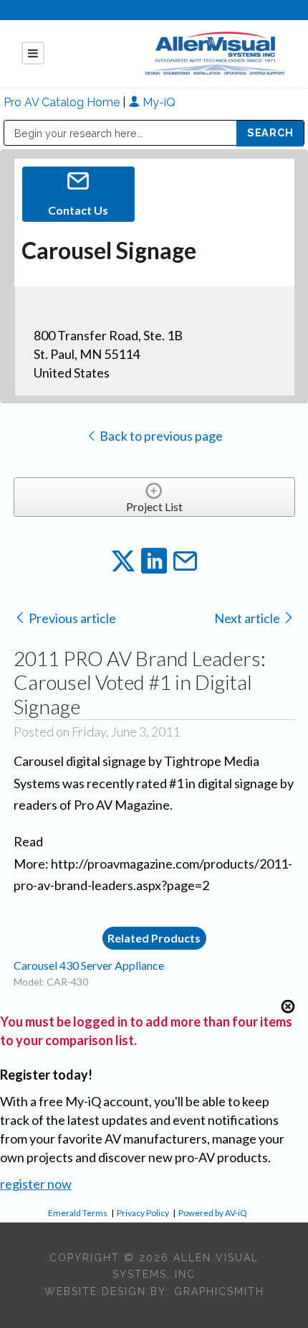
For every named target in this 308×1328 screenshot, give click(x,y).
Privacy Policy (143, 1212)
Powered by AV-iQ (212, 1212)
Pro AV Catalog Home (63, 102)
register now (36, 1184)
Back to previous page (160, 436)
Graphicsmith (219, 1291)
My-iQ (157, 102)
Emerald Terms (77, 1212)
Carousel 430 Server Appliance (89, 965)
